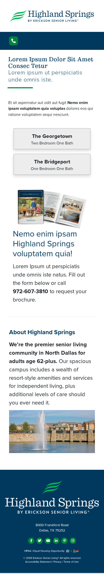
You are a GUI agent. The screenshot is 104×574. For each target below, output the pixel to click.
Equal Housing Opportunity (49, 550)
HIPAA (27, 550)
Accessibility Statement (38, 561)
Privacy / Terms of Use (66, 561)
